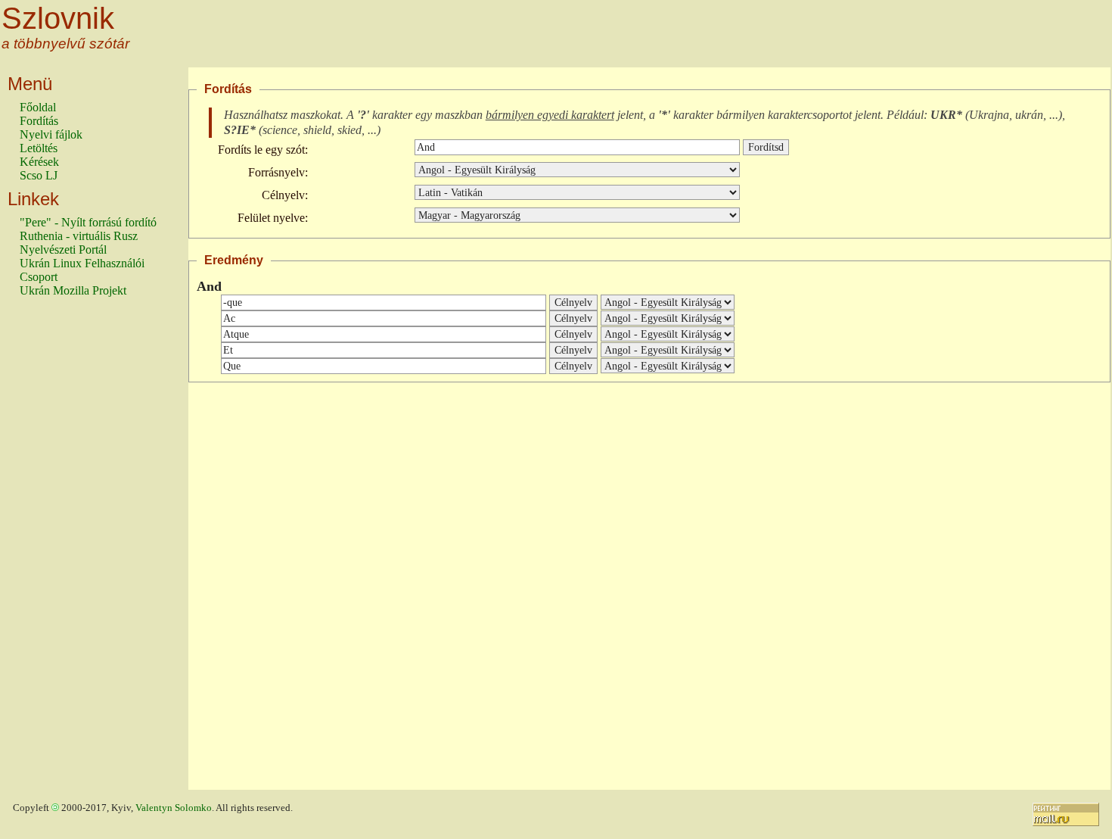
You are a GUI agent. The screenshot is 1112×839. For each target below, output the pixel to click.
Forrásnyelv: (278, 172)
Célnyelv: (285, 195)
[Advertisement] (80, 550)
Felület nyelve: (273, 217)
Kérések (39, 161)
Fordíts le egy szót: (263, 149)
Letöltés (38, 148)
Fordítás (39, 120)
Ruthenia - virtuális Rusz (79, 235)
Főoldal (38, 107)
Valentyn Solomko (173, 808)
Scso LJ (38, 175)
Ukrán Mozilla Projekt (73, 290)
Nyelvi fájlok (51, 134)
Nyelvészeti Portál (63, 249)
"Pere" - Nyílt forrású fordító (88, 222)
